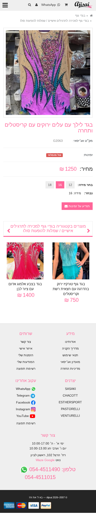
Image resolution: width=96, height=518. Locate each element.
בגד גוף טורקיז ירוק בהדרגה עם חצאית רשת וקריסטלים (71, 289)
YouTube (23, 416)
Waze (40, 460)
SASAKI (70, 389)
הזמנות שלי (25, 355)
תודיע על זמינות (79, 206)
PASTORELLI (70, 409)
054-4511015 (40, 477)
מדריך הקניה (70, 348)
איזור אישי (25, 348)
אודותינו (70, 341)
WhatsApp (23, 389)
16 (60, 185)
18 (50, 185)
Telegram (24, 395)
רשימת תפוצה (25, 368)
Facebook (23, 402)
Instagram (23, 409)
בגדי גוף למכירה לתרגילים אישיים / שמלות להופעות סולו (54, 20)
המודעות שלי (25, 362)
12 (70, 185)
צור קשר (25, 341)
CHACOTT (70, 395)
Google (49, 460)
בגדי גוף (80, 15)
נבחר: (88, 193)
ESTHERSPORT (70, 402)
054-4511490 (44, 469)
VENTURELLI (70, 415)
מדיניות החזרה (70, 368)
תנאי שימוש (70, 355)
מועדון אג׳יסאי (70, 362)
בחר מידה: (85, 185)
